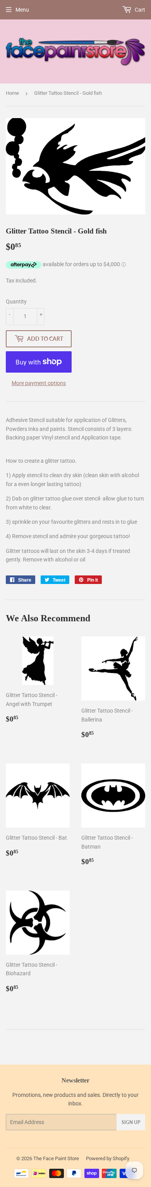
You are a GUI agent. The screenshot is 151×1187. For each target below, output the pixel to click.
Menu (22, 10)
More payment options (39, 383)
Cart (139, 10)
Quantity (16, 301)
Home (12, 93)
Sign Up (131, 1122)
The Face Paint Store (56, 1158)
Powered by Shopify (107, 1158)
